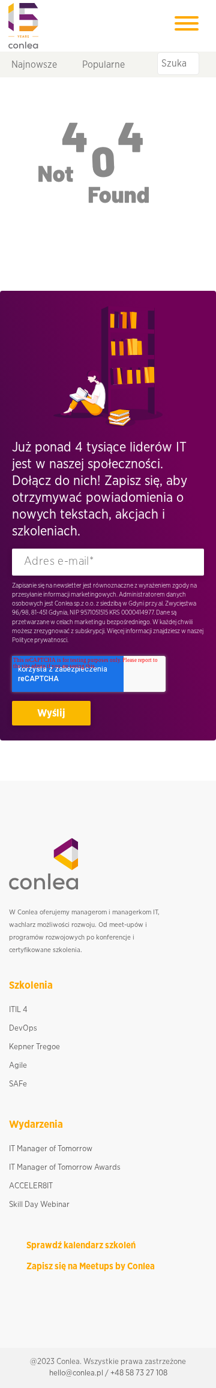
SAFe (18, 1084)
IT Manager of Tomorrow (50, 1149)
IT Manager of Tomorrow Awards (65, 1167)
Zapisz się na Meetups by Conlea (90, 1266)
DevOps (23, 1028)
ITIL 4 (18, 1009)
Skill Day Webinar (39, 1204)
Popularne (103, 64)
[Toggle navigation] (187, 25)
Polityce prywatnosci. (40, 640)
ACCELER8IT (31, 1186)
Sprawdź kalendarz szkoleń (81, 1245)
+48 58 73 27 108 (138, 1373)
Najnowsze (34, 64)
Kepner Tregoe (34, 1047)
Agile (18, 1065)
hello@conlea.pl (76, 1373)
